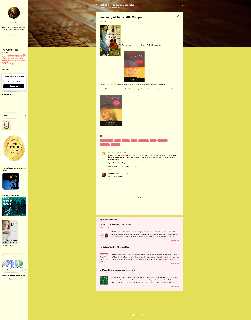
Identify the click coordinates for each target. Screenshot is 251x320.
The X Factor (105, 144)
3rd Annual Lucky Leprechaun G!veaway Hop (119, 270)
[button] (178, 16)
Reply (109, 169)
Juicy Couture (143, 141)
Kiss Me (153, 141)
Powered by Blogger (140, 315)
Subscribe (14, 86)
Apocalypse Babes (107, 141)
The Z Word (115, 144)
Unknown (110, 153)
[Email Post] (101, 137)
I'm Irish (134, 141)
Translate (16, 280)
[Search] (182, 5)
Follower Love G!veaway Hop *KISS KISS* (117, 224)
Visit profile (14, 35)
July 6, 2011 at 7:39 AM (122, 173)
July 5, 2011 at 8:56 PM (120, 153)
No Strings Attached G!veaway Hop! (114, 247)
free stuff (126, 141)
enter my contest (117, 89)
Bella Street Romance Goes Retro (117, 4)
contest (117, 141)
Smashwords (113, 84)
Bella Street (111, 173)
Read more (175, 241)
